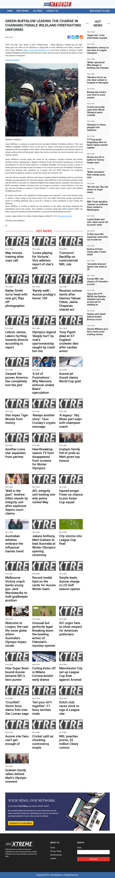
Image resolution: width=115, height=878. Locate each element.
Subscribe (93, 859)
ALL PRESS (37, 11)
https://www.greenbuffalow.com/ (37, 50)
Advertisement (56, 855)
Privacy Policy (55, 851)
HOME (9, 11)
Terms (52, 848)
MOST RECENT (23, 11)
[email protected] (64, 216)
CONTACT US (52, 11)
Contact (53, 858)
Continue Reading (12, 60)
